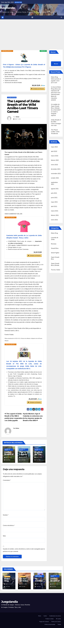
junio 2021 (54, 197)
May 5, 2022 (39, 583)
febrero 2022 (55, 160)
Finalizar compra (50, 618)
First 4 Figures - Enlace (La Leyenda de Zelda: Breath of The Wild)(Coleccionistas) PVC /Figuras (24, 66)
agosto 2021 (54, 188)
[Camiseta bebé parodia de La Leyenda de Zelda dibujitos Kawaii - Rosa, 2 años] (24, 226)
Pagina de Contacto (44, 621)
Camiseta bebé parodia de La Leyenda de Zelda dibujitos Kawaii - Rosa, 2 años (24, 237)
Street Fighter (55, 252)
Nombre (5, 515)
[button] (61, 17)
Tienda (59, 624)
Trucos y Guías (55, 269)
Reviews (53, 244)
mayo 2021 (54, 202)
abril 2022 (54, 151)
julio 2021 (54, 193)
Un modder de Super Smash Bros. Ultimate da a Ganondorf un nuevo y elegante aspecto (55, 110)
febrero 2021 (55, 215)
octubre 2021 (55, 178)
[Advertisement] (32, 32)
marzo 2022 (54, 155)
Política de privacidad (50, 624)
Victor (17, 117)
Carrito (45, 616)
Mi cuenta (58, 618)
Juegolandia (7, 7)
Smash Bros (54, 248)
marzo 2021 (54, 211)
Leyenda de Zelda (12, 97)
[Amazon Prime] (42, 85)
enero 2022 (54, 164)
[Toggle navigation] (32, 17)
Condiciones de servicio (55, 616)
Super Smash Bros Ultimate (38, 576)
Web (4, 536)
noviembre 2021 (56, 173)
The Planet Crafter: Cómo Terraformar (55, 131)
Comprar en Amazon (38, 88)
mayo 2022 (54, 147)
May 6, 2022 (9, 583)
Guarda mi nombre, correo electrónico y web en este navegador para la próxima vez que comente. (24, 550)
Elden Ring (54, 233)
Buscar (53, 52)
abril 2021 (54, 206)
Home (39, 616)
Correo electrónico (9, 525)
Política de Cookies (56, 621)
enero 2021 (54, 219)
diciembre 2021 (55, 169)
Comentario (7, 480)
